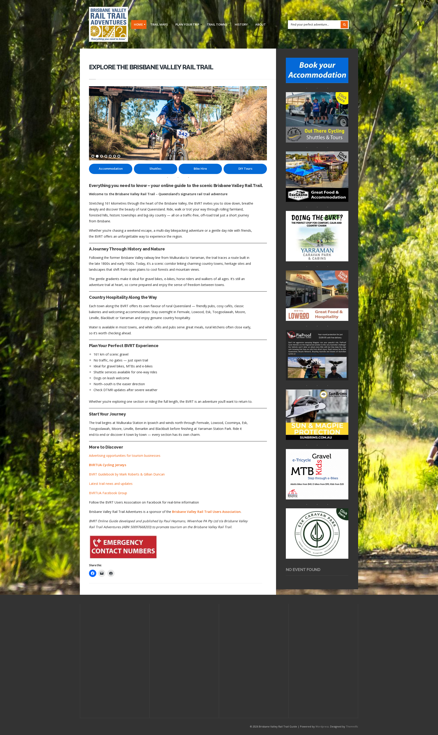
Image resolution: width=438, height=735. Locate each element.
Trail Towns (215, 25)
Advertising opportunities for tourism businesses (124, 455)
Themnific (352, 726)
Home (137, 25)
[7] (118, 156)
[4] (105, 156)
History (240, 25)
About (259, 25)
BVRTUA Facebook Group (108, 493)
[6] (114, 156)
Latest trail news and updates (111, 483)
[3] (101, 156)
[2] (97, 156)
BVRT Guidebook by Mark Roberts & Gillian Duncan (127, 474)
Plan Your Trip (186, 25)
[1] (92, 156)
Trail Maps (158, 25)
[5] (110, 156)
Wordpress (322, 726)
